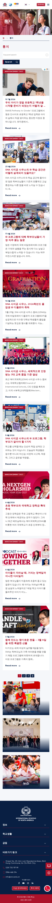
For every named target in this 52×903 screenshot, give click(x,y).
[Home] (13, 5)
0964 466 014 (11, 872)
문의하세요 (41, 4)
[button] (27, 5)
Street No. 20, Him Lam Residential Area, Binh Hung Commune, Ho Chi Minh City (26, 862)
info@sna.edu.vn (13, 877)
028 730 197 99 (12, 868)
